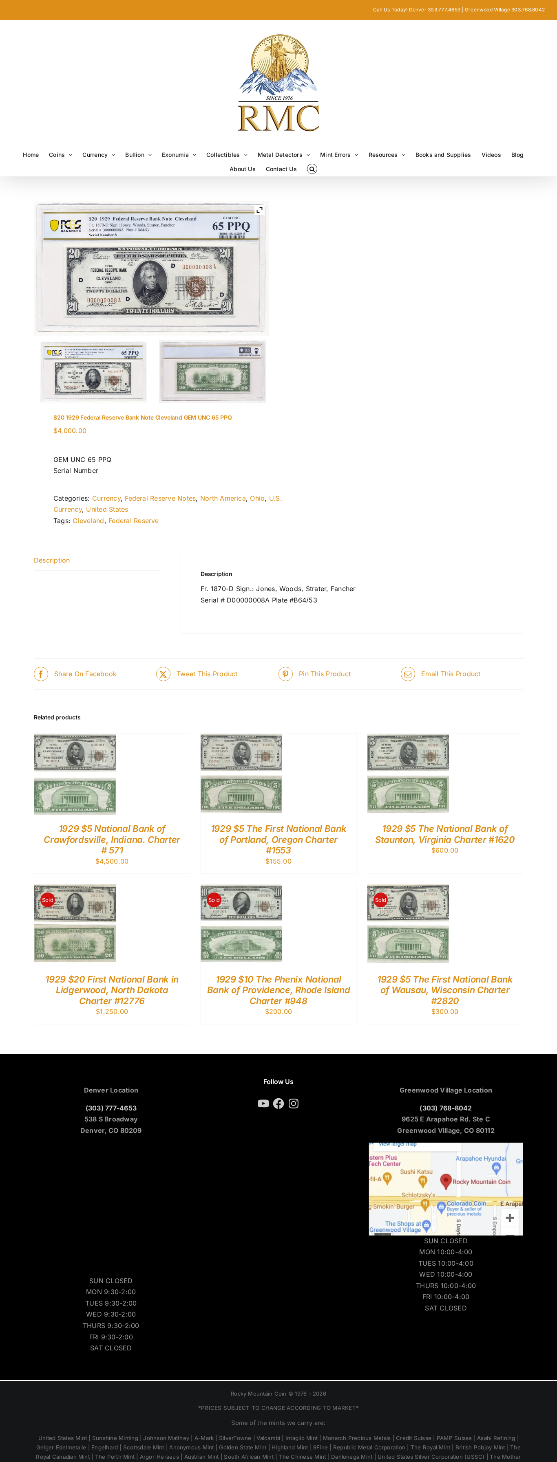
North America (223, 498)
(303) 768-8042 (446, 1108)
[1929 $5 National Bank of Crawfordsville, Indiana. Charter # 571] (75, 739)
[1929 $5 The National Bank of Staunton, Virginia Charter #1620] (408, 739)
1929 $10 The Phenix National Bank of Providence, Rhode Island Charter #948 (278, 990)
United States (107, 509)
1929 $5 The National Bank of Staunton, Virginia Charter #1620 (445, 833)
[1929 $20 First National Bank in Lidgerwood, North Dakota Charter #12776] (75, 890)
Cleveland (88, 521)
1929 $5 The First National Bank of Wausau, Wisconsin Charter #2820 (445, 990)
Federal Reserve (133, 521)
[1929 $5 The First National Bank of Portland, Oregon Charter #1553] (241, 739)
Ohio (257, 498)
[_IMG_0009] (212, 371)
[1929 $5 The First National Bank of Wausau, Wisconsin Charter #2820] (408, 890)
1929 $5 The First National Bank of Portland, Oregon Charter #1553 (279, 839)
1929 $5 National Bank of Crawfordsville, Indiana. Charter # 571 (112, 839)
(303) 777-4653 (111, 1108)
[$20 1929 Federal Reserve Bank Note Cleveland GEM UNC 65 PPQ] (93, 372)
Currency (106, 498)
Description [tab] (52, 560)
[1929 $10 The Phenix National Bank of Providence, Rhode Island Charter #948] (241, 890)
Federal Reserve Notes (160, 498)
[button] (312, 169)
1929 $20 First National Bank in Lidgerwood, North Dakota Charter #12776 (112, 990)
